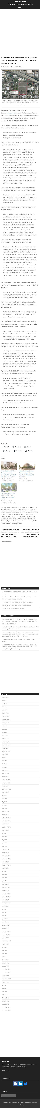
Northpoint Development (19, 518)
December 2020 (6, 779)
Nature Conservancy (6, 518)
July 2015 (4, 985)
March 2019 (5, 846)
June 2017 (4, 912)
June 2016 (4, 950)
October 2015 (5, 975)
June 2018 (4, 874)
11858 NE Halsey (19, 507)
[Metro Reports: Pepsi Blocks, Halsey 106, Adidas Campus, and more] (9, 487)
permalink (19, 523)
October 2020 (5, 786)
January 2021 (5, 776)
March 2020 (5, 808)
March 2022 (5, 738)
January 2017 (5, 928)
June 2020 (4, 798)
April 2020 (4, 805)
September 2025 (6, 719)
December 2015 (6, 969)
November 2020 (6, 783)
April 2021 (4, 767)
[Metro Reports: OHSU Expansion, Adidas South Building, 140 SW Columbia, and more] (9, 465)
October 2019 (5, 824)
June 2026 (4, 704)
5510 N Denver (21, 512)
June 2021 (4, 760)
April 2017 (4, 919)
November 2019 (6, 821)
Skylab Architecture (12, 521)
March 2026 (5, 713)
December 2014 (6, 1007)
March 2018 (5, 884)
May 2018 (4, 877)
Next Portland (20, 1)
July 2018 (4, 871)
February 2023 (6, 723)
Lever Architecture (13, 516)
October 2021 (5, 748)
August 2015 (5, 982)
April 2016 (4, 956)
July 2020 (4, 795)
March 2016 (5, 960)
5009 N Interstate (12, 512)
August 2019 (5, 830)
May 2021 (4, 764)
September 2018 (6, 865)
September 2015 (6, 979)
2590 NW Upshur (8, 510)
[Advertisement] (20, 30)
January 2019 (5, 852)
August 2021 (5, 754)
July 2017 (4, 909)
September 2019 (6, 827)
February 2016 (6, 963)
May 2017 (4, 915)
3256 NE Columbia (27, 510)
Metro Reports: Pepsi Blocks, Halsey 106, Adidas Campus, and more (8, 496)
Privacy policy (5, 1070)
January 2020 (5, 814)
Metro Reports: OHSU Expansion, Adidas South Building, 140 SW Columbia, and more (8, 474)
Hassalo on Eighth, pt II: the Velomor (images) (15, 636)
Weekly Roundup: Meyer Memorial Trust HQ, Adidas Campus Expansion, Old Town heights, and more (10, 533)
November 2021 (6, 745)
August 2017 (5, 906)
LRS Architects (23, 516)
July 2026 (4, 700)
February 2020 (6, 811)
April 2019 (4, 843)
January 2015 (5, 1004)
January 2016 (5, 966)
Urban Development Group (25, 521)
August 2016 (5, 944)
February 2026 (6, 716)
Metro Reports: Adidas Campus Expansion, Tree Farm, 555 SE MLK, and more (26, 474)
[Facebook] (15, 1083)
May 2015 (4, 991)
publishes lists (11, 113)
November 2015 (6, 972)
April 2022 (4, 735)
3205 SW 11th (17, 510)
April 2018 (4, 881)
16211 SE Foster (28, 507)
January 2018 (5, 890)
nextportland (20, 66)
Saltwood (29, 518)
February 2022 (6, 742)
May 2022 (4, 732)
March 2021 (5, 770)
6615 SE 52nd (29, 512)
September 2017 (6, 903)
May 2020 (4, 802)
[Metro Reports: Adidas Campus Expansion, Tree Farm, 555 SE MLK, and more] (27, 465)
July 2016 (4, 947)
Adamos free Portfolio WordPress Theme (16, 1102)
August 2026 (5, 697)
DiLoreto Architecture (18, 514)
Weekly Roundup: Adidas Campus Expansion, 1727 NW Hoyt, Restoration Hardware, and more (30, 533)
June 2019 (4, 836)
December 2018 (6, 855)
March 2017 (5, 922)
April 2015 (4, 994)
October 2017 (5, 900)
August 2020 (5, 792)
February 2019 (6, 849)
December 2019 (6, 817)
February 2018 (6, 887)
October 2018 (5, 862)
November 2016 (6, 934)
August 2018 (5, 868)
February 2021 (6, 773)
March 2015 (5, 998)
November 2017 (6, 896)
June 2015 (4, 988)
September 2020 (6, 789)
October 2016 (5, 938)
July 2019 (4, 833)
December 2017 (6, 893)
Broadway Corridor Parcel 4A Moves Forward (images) (16, 605)
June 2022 (4, 729)
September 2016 (6, 941)
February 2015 (6, 1001)
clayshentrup (5, 639)
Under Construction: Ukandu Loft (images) (13, 608)
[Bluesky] (25, 1083)
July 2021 (4, 757)
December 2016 (6, 931)
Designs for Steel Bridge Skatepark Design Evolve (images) (17, 602)
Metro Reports (31, 516)
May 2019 (4, 840)
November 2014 (6, 1010)
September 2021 (6, 751)
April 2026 (4, 710)
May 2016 (4, 953)
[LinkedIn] (20, 1083)
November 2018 (6, 859)
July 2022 (4, 726)
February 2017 (6, 925)
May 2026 (4, 707)
